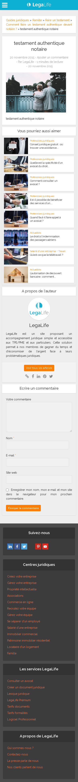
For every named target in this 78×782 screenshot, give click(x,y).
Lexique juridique (18, 693)
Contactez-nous (17, 754)
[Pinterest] (38, 546)
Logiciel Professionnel (21, 719)
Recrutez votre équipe (21, 608)
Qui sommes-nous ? (20, 748)
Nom (10, 438)
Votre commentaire (18, 399)
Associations (15, 595)
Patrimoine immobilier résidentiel (28, 640)
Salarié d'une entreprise (43, 251)
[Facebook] (17, 546)
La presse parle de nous (23, 760)
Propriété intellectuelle (21, 589)
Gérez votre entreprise (21, 582)
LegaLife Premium (19, 700)
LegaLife (28, 61)
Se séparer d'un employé (23, 621)
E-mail (11, 455)
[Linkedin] (10, 546)
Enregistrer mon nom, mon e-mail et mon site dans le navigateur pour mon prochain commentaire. (39, 494)
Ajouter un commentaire (52, 57)
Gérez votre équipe (19, 615)
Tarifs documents (18, 706)
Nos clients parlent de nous (25, 767)
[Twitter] (24, 546)
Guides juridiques (17, 20)
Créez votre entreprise (21, 576)
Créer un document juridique (26, 687)
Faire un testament (57, 20)
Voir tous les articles (39, 368)
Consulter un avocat (20, 681)
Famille (37, 20)
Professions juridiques (42, 140)
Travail (61, 251)
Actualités (35, 232)
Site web (11, 472)
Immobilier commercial (22, 634)
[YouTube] (45, 546)
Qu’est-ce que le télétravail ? (46, 254)
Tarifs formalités (17, 713)
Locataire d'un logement (23, 647)
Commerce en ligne (20, 602)
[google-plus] (31, 546)
